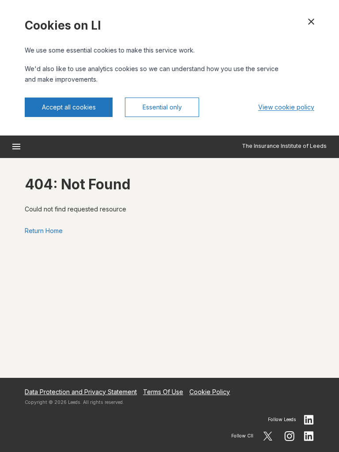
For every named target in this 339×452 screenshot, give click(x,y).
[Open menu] (16, 146)
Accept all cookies (69, 107)
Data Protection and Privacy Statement (81, 392)
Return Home (44, 230)
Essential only (162, 107)
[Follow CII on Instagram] (289, 436)
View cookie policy (286, 107)
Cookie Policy (209, 392)
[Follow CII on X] (268, 436)
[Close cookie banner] (311, 22)
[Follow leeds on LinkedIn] (309, 419)
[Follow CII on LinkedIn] (309, 436)
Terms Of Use (163, 392)
